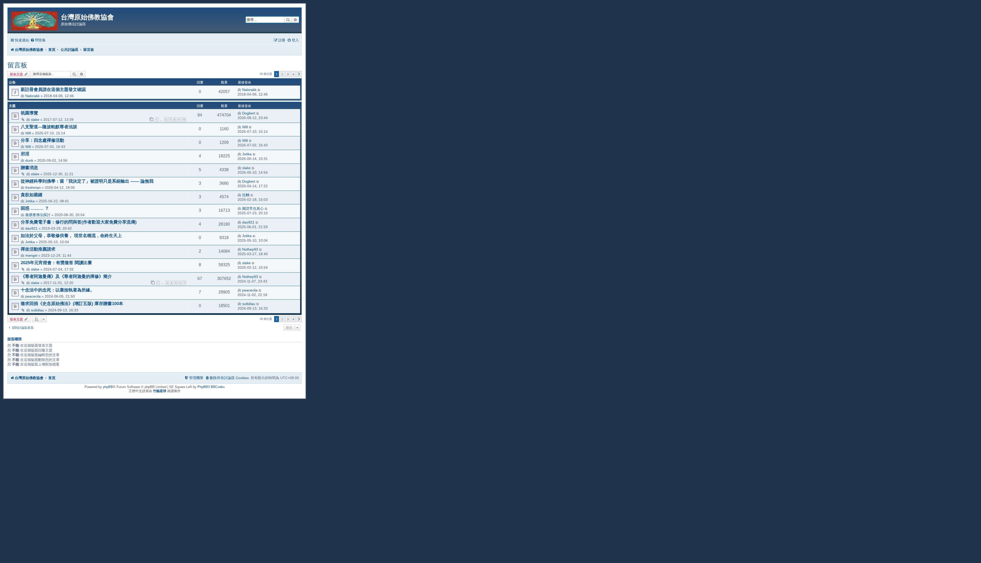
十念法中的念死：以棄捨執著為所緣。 (58, 289)
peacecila (33, 296)
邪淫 (25, 153)
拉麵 (245, 195)
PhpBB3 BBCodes (211, 387)
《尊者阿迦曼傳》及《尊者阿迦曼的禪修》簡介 (66, 276)
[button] (299, 74)
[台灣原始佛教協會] (35, 20)
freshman (33, 187)
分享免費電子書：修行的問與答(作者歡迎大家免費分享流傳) (79, 222)
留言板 (17, 65)
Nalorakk (32, 96)
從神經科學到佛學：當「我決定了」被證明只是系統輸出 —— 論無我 (87, 181)
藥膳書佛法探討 (37, 215)
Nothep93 (250, 249)
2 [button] (282, 74)
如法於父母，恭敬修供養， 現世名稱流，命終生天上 (71, 235)
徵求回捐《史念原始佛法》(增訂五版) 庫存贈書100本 (72, 303)
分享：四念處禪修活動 (42, 140)
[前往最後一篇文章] (259, 90)
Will (28, 133)
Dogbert (248, 113)
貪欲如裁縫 (31, 194)
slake (35, 120)
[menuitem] (38, 40)
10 (184, 119)
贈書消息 (29, 167)
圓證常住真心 (253, 208)
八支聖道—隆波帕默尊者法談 (49, 126)
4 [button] (293, 74)
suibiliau (37, 310)
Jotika (247, 154)
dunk (29, 160)
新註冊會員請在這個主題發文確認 (53, 89)
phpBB (108, 387)
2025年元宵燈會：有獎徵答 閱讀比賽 (56, 262)
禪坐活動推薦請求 (38, 249)
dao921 (31, 228)
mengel (31, 255)
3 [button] (288, 74)
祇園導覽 (29, 112)
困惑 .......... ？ (35, 208)
